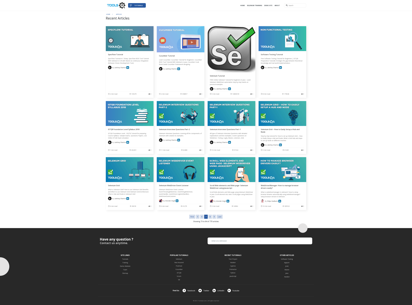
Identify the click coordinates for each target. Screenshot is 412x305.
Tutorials (125, 259)
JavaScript (233, 276)
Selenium (179, 259)
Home (242, 5)
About (277, 5)
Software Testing (287, 259)
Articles (119, 14)
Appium (286, 263)
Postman (179, 266)
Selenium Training (254, 5)
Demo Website (125, 266)
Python (232, 273)
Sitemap (125, 273)
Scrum (179, 276)
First (192, 217)
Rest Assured (179, 262)
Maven (287, 270)
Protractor (233, 269)
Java (286, 273)
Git (179, 280)
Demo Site (268, 5)
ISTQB (179, 273)
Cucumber (179, 269)
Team (125, 270)
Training (125, 263)
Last (219, 217)
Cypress (233, 266)
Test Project (233, 259)
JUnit (287, 266)
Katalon (233, 262)
